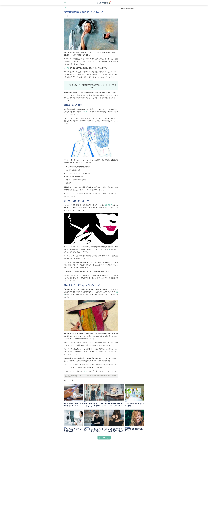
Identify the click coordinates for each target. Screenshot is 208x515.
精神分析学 (108, 205)
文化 (65, 401)
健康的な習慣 (107, 401)
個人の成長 (127, 427)
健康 (65, 427)
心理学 (65, 8)
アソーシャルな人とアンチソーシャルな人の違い (94, 430)
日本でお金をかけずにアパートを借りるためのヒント (94, 405)
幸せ (126, 401)
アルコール (86, 112)
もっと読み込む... (104, 438)
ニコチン (67, 68)
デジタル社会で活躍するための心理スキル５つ (73, 405)
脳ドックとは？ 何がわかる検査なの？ (73, 430)
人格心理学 (86, 427)
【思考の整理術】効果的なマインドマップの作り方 (114, 405)
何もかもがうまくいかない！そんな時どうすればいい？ (114, 431)
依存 (85, 371)
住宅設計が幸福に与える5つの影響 (134, 405)
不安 (109, 249)
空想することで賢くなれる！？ (134, 430)
